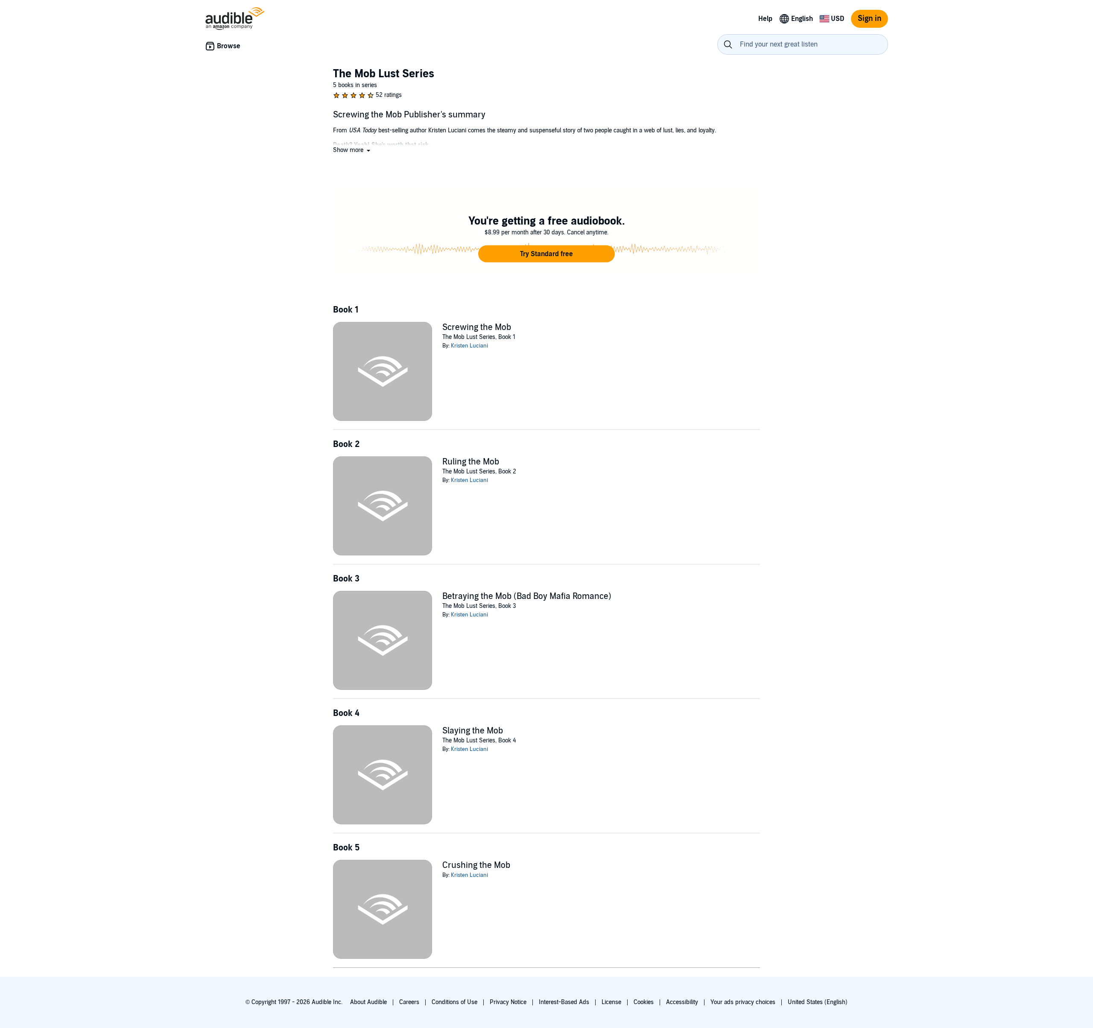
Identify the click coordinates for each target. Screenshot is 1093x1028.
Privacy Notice (508, 1002)
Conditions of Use (454, 1002)
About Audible (368, 1002)
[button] (352, 150)
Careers (409, 1002)
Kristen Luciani (469, 345)
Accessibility (682, 1002)
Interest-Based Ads (564, 1002)
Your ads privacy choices (742, 1002)
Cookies (644, 1002)
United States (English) (818, 1002)
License (611, 1002)
